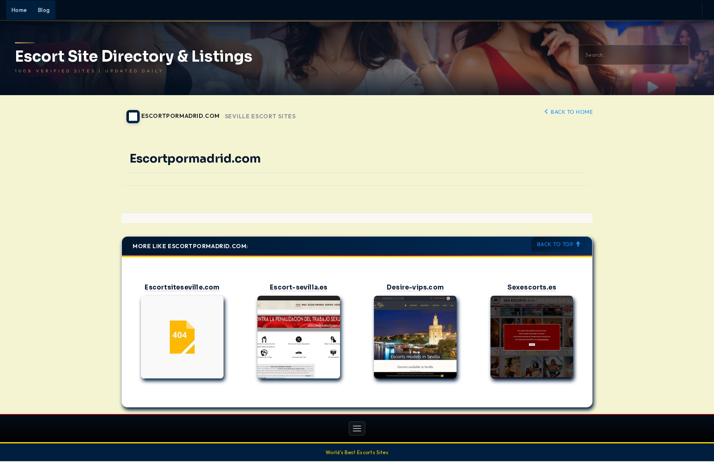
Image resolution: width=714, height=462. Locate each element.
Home (19, 10)
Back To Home (571, 111)
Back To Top (556, 244)
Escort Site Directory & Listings (133, 56)
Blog (44, 10)
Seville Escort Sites (260, 116)
